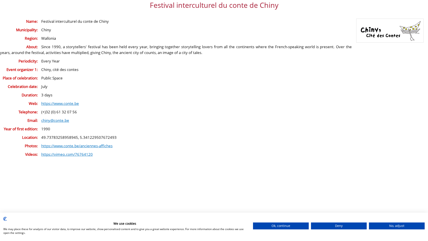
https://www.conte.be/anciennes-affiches (77, 145)
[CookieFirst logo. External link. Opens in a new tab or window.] (5, 219)
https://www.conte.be (60, 103)
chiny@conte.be (55, 120)
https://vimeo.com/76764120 (67, 154)
